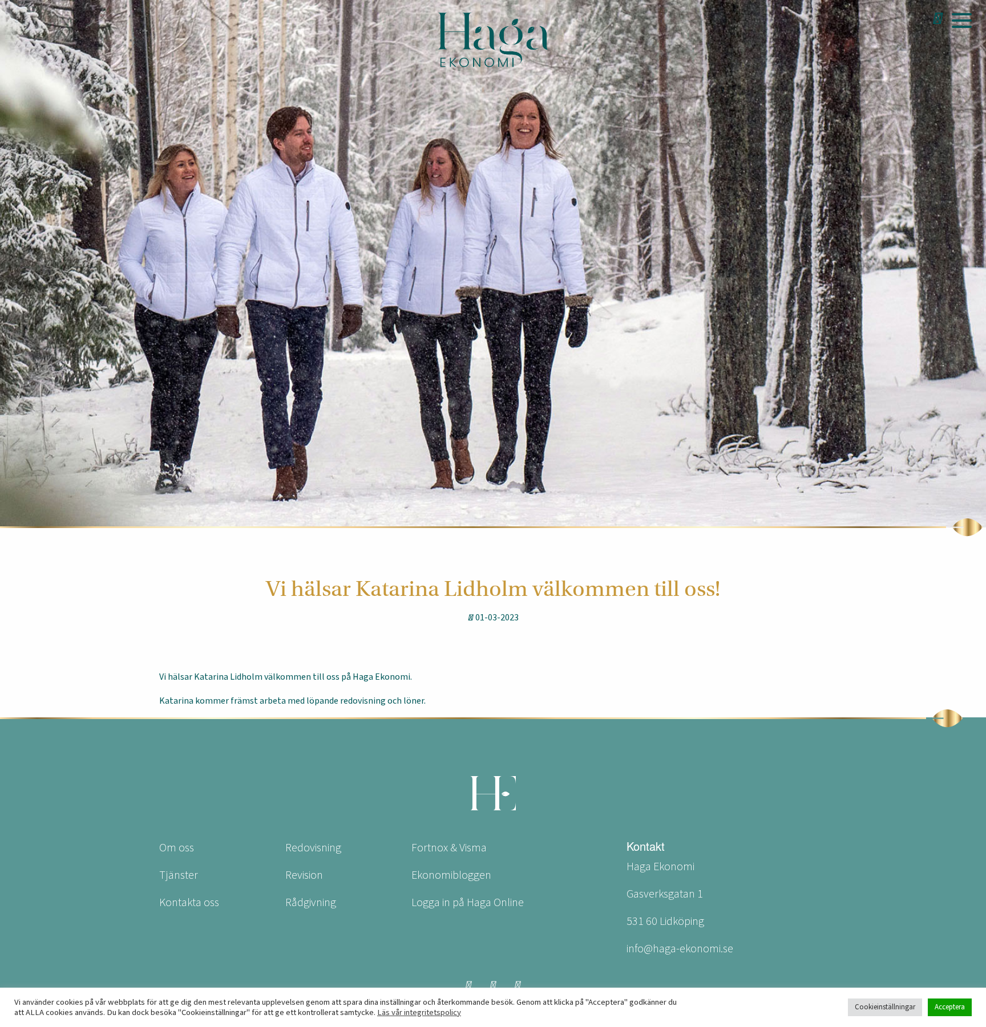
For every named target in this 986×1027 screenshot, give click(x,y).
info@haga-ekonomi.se (680, 949)
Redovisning (313, 848)
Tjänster (178, 875)
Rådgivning (310, 903)
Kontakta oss (189, 903)
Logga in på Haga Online (467, 903)
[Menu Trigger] (961, 20)
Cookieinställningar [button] (885, 1007)
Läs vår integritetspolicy (419, 1013)
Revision (304, 875)
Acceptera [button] (950, 1007)
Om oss (176, 848)
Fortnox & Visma (449, 848)
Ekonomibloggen (451, 875)
